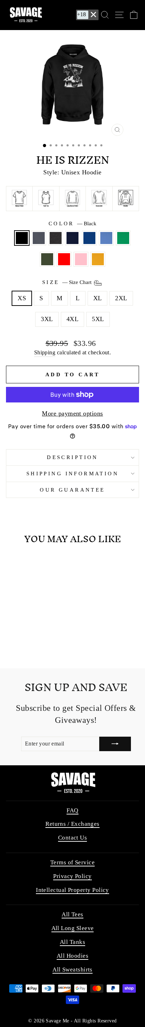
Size (67, 282)
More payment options (72, 413)
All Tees (72, 914)
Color (73, 223)
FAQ (72, 810)
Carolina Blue (106, 238)
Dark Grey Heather (56, 238)
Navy (72, 238)
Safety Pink (81, 259)
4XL (72, 319)
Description (72, 457)
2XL (121, 298)
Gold (98, 259)
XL (97, 298)
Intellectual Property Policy (72, 890)
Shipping (45, 352)
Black (22, 238)
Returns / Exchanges (72, 823)
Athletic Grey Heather (39, 238)
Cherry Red (64, 259)
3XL (47, 319)
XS (22, 298)
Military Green (47, 259)
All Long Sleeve (72, 928)
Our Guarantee (72, 490)
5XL (98, 319)
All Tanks (72, 942)
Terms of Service (72, 862)
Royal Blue (89, 238)
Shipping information (72, 473)
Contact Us (72, 837)
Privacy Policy (72, 876)
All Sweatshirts (72, 969)
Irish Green (123, 238)
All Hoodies (72, 955)
